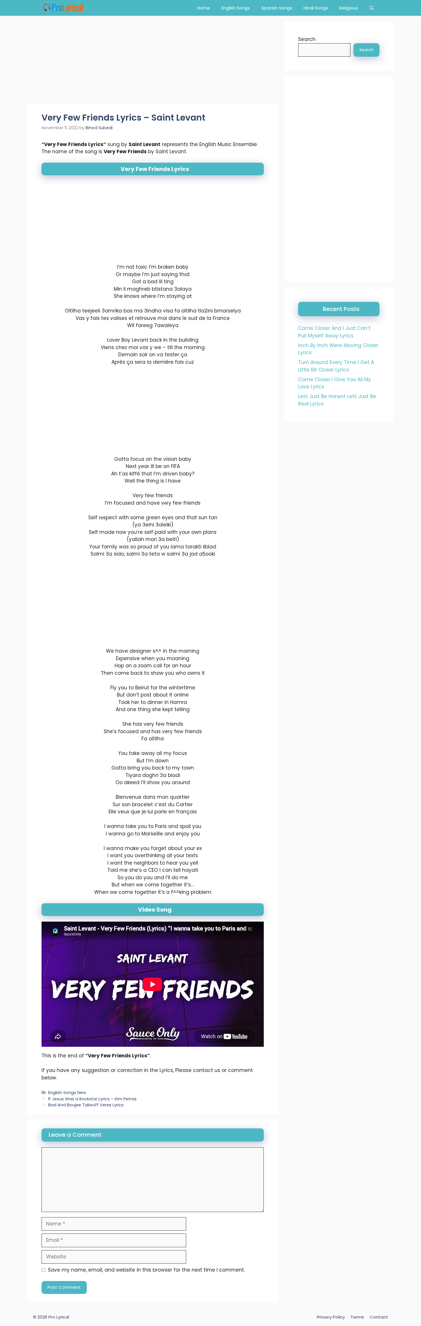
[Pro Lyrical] (63, 8)
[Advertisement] (152, 61)
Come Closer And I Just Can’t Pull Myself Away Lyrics (334, 332)
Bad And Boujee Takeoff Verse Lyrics (86, 1105)
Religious (348, 8)
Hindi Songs (316, 8)
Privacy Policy (331, 1317)
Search (307, 39)
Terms (357, 1317)
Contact (379, 1317)
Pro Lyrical (58, 1317)
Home (203, 8)
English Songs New (67, 1092)
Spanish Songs (276, 8)
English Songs (235, 8)
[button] (371, 8)
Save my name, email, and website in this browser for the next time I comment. (146, 1269)
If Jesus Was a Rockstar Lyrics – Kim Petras (92, 1099)
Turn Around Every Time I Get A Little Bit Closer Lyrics (336, 366)
